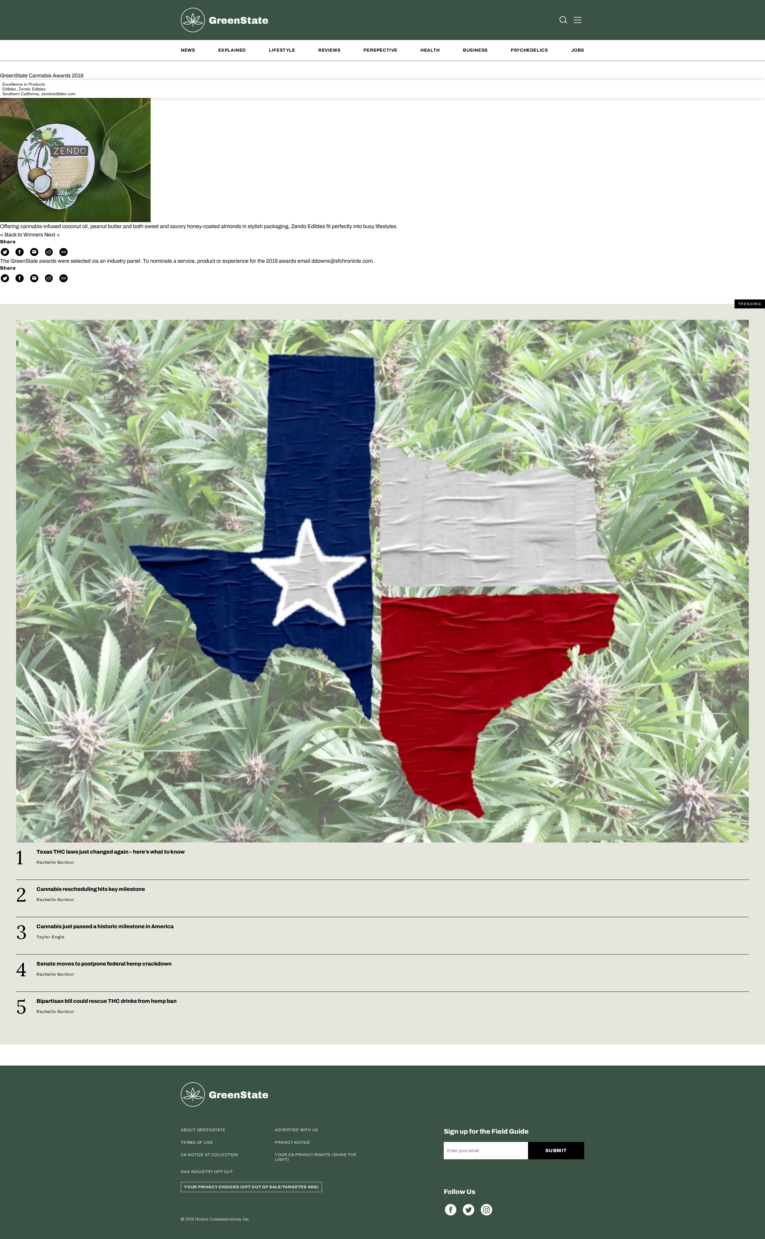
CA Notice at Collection (209, 1155)
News (188, 50)
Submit (556, 1150)
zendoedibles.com (58, 93)
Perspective (380, 50)
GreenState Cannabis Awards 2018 (41, 76)
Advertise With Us (296, 1130)
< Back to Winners (21, 235)
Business (475, 50)
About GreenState (203, 1130)
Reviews (329, 50)
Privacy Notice (292, 1142)
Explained (232, 50)
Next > (52, 235)
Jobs (577, 50)
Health (430, 50)
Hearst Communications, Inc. (222, 1219)
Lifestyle (282, 50)
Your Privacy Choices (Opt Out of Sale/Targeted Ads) (251, 1187)
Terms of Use (197, 1142)
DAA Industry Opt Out (207, 1172)
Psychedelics (529, 50)
